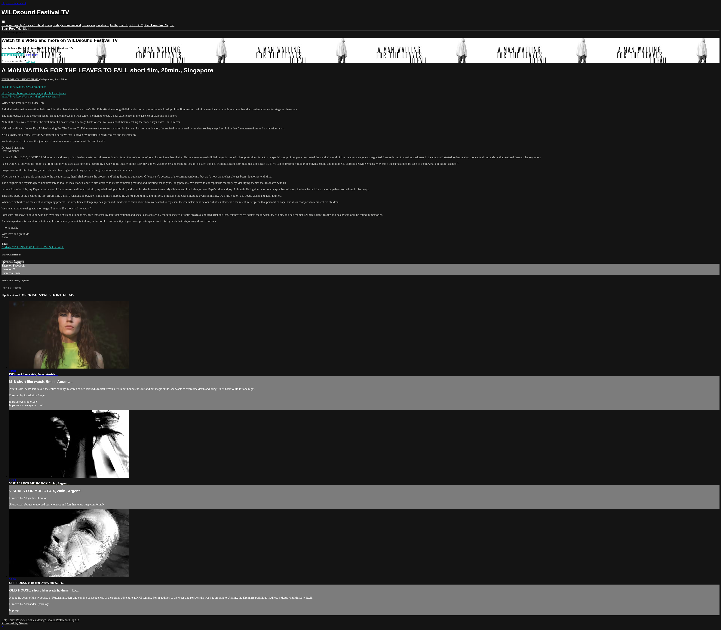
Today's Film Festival (67, 25)
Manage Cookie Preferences (53, 620)
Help (5, 620)
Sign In (27, 28)
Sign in (169, 25)
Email (20, 262)
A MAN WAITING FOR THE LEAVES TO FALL (33, 247)
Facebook (102, 25)
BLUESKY (136, 25)
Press (48, 25)
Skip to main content (14, 3)
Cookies (31, 620)
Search (17, 25)
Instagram (88, 25)
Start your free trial (13, 54)
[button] (3, 21)
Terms (12, 620)
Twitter (114, 25)
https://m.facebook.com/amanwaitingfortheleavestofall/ (34, 93)
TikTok (123, 25)
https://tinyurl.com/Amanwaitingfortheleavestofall (31, 96)
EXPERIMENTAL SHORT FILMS (20, 79)
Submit (39, 25)
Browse (7, 25)
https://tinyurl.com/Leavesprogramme (24, 86)
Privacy (21, 620)
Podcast (28, 25)
